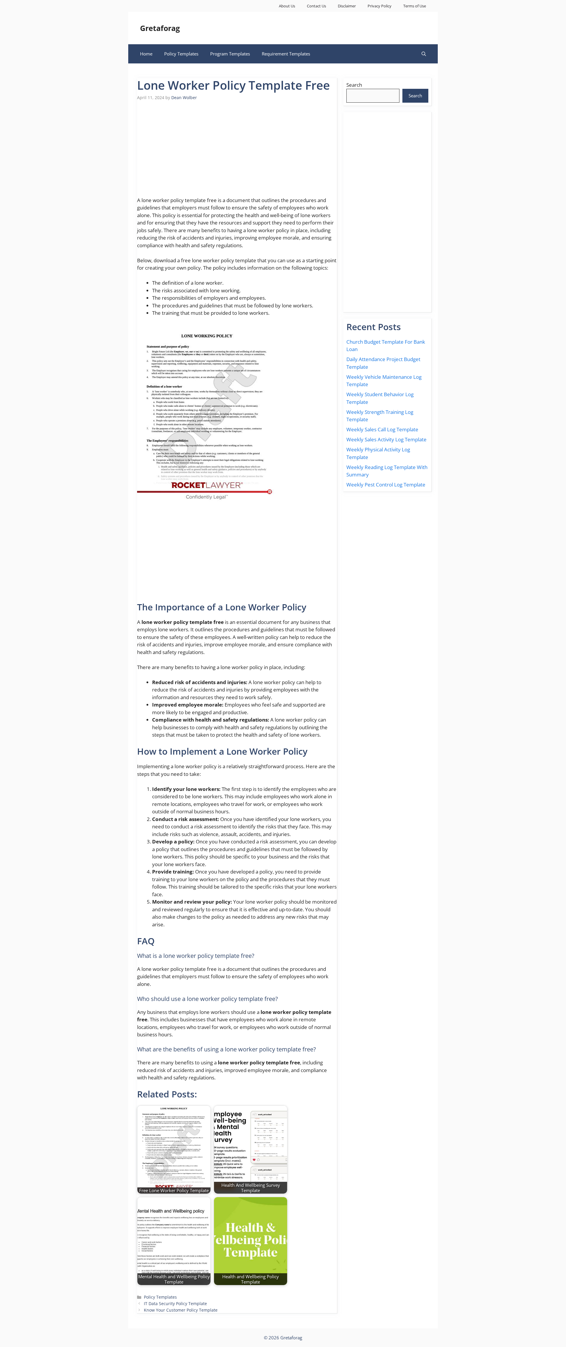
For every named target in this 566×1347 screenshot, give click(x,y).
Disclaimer (347, 6)
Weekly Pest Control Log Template (385, 484)
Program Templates (230, 54)
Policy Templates (181, 54)
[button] (424, 53)
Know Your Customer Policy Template (181, 1310)
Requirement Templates (286, 54)
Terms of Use (414, 6)
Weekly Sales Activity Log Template (386, 439)
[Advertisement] (237, 152)
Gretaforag (160, 28)
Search (354, 84)
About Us (287, 6)
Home (146, 54)
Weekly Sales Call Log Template (382, 429)
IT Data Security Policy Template (175, 1303)
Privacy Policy (379, 6)
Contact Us (316, 6)
